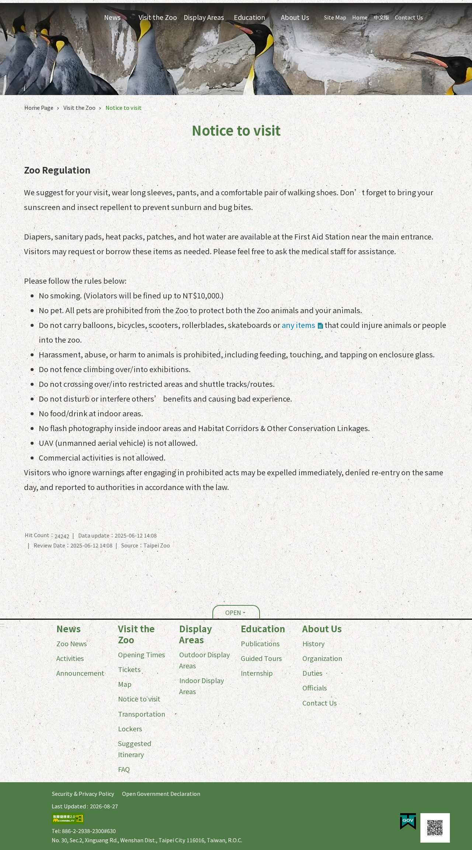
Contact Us (409, 17)
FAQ (124, 769)
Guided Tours (261, 658)
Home (360, 17)
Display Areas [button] (204, 17)
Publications (260, 643)
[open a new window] (408, 821)
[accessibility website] (68, 822)
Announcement (80, 673)
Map (125, 684)
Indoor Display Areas (201, 685)
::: (2, 624)
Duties (312, 673)
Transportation (141, 713)
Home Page (38, 107)
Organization (322, 658)
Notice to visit (123, 107)
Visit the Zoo (79, 107)
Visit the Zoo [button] (158, 17)
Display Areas (195, 634)
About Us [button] (295, 17)
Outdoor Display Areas (204, 660)
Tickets (129, 669)
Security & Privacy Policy (83, 793)
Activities (70, 658)
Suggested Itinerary (134, 748)
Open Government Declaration (161, 793)
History (313, 643)
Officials (314, 687)
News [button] (112, 17)
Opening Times (141, 654)
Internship (257, 673)
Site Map (335, 17)
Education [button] (249, 17)
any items (298, 324)
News (68, 628)
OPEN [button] (233, 612)
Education (263, 628)
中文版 (381, 17)
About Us (322, 628)
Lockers (130, 728)
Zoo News (71, 643)
